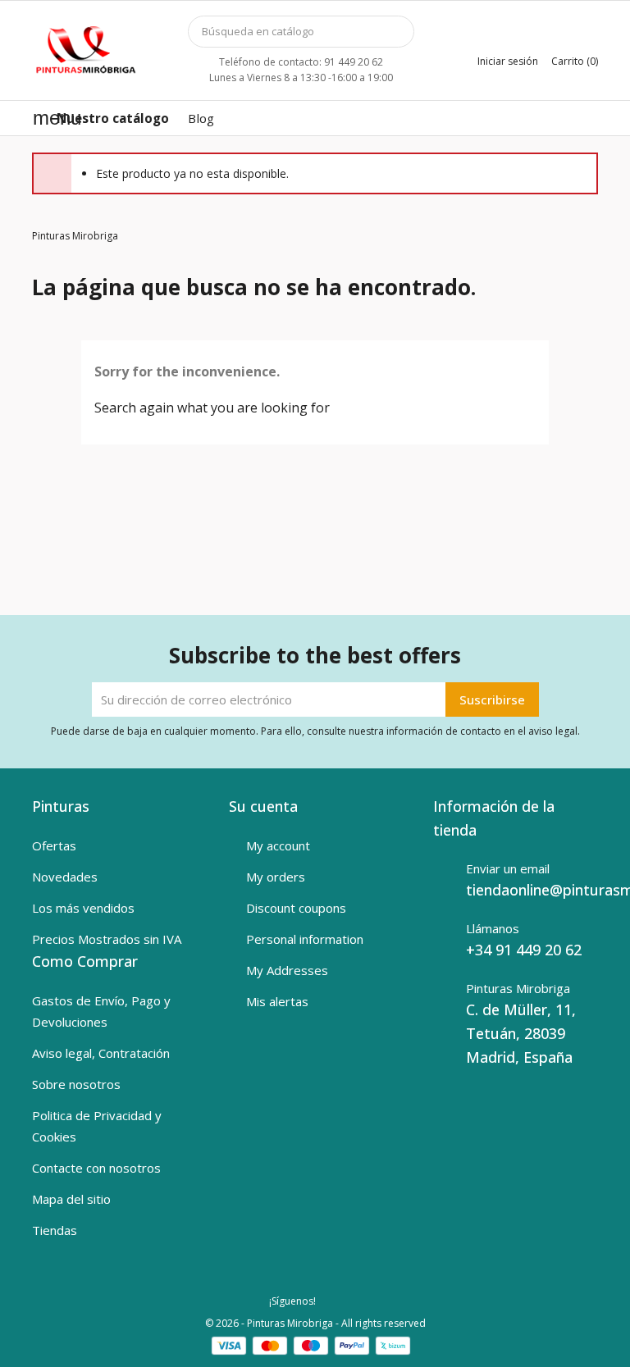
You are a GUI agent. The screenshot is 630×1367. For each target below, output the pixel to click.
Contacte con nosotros (96, 1168)
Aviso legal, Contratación (101, 1053)
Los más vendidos (83, 908)
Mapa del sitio (71, 1199)
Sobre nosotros (76, 1084)
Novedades (65, 876)
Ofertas (54, 845)
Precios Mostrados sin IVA (106, 939)
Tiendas (54, 1230)
